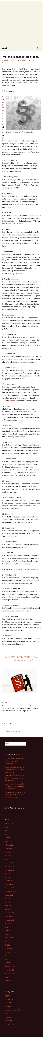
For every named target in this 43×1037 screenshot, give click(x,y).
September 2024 (10, 870)
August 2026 (9, 824)
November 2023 (10, 884)
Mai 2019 (7, 959)
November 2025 (10, 849)
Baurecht (8, 1003)
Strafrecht (8, 1021)
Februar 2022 (9, 938)
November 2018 (10, 970)
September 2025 (10, 852)
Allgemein (22, 60)
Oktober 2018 (9, 973)
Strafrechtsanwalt (32, 569)
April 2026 (8, 838)
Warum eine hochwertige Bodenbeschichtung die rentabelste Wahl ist (14, 786)
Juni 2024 (8, 877)
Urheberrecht (13, 401)
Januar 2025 (9, 863)
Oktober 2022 (9, 920)
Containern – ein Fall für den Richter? (20, 656)
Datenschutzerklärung (12, 731)
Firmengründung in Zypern (27, 660)
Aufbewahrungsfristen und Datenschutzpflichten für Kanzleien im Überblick (15, 794)
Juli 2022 (7, 923)
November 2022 (10, 916)
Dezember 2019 (10, 948)
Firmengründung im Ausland (14, 1010)
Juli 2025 (7, 856)
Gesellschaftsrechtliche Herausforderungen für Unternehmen (14, 761)
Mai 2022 (7, 927)
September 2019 (10, 952)
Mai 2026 (7, 834)
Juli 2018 (7, 977)
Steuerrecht (9, 1017)
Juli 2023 (7, 898)
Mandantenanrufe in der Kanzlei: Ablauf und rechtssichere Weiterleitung (15, 769)
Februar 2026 (9, 845)
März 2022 (8, 934)
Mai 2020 (7, 945)
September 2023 (10, 891)
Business (8, 1006)
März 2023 (8, 906)
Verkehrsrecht (9, 1028)
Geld (6, 1013)
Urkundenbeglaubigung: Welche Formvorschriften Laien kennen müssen (14, 777)
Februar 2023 (9, 909)
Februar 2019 (9, 966)
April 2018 (8, 981)
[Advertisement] (21, 22)
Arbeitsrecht (9, 999)
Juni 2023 (8, 902)
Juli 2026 (7, 827)
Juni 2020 (8, 941)
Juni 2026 (8, 831)
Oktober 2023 (9, 888)
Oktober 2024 (9, 866)
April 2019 (8, 963)
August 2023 (9, 895)
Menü (4, 48)
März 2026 (8, 841)
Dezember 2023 (10, 881)
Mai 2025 (7, 859)
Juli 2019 (7, 956)
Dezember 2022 (10, 913)
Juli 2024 (7, 873)
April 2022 (8, 931)
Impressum (8, 728)
